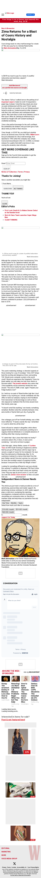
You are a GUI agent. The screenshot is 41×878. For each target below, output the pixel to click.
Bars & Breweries (7, 28)
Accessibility (20, 867)
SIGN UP (7, 169)
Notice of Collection (9, 172)
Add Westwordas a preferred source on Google (14, 87)
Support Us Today (8, 517)
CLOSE (4, 204)
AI (25, 867)
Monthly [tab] (14, 503)
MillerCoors (34, 135)
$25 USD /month (21, 509)
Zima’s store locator (18, 475)
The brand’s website (20, 383)
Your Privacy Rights (33, 867)
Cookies (13, 867)
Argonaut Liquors (8, 102)
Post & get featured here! (13, 719)
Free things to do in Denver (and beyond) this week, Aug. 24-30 (20, 20)
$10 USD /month (8, 509)
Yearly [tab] (21, 503)
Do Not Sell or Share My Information (20, 875)
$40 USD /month (8, 512)
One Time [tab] (5, 503)
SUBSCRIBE (8, 189)
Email (3, 163)
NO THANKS (18, 189)
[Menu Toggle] (2, 14)
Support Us (30, 14)
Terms (20, 172)
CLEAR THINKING (11, 220)
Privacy (27, 172)
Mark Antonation (10, 48)
